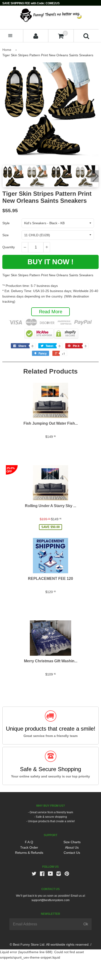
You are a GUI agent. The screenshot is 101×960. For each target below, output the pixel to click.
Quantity (8, 247)
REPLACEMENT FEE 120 (50, 579)
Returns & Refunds (29, 852)
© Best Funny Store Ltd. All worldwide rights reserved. (49, 944)
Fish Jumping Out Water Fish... (50, 423)
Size (5, 235)
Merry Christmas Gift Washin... (50, 661)
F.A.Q (29, 842)
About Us (72, 847)
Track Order (29, 847)
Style (6, 223)
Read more (50, 311)
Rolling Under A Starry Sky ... (50, 506)
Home (6, 50)
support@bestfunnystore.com (50, 900)
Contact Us (72, 852)
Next (95, 176)
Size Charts (72, 842)
